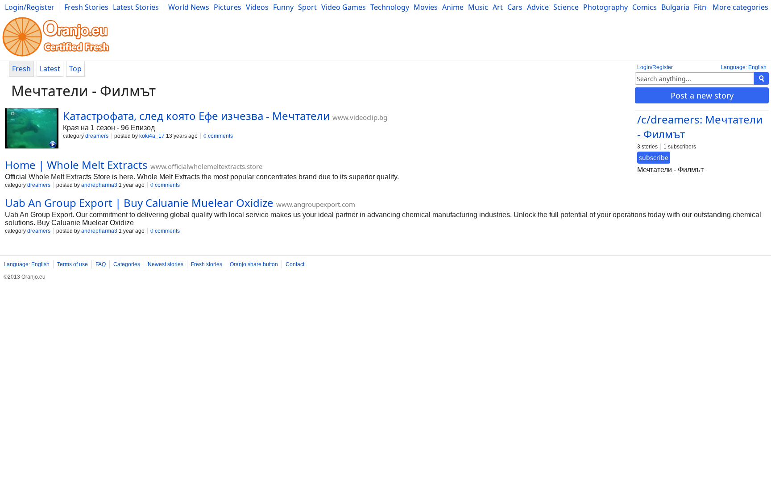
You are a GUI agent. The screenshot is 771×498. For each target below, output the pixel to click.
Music (478, 7)
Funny (283, 7)
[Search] (761, 78)
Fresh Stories (86, 7)
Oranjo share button (254, 264)
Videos (257, 7)
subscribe (653, 157)
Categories (126, 264)
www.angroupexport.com (315, 204)
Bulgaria (675, 7)
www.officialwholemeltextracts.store (206, 166)
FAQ (100, 264)
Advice (538, 7)
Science (566, 7)
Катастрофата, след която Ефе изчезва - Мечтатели (196, 115)
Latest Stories (136, 7)
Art (498, 7)
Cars (514, 7)
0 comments (218, 136)
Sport (307, 7)
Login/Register (29, 7)
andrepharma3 (99, 185)
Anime (453, 7)
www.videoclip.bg (359, 117)
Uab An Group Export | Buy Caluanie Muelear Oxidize (139, 202)
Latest (50, 69)
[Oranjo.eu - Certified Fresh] (55, 56)
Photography (605, 7)
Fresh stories (206, 264)
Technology (389, 7)
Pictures (227, 7)
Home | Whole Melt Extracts (76, 164)
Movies (426, 7)
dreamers (96, 136)
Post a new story (702, 95)
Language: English (744, 67)
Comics (644, 7)
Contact (295, 264)
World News (188, 7)
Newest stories (165, 264)
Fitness (705, 7)
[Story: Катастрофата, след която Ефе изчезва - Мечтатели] (31, 129)
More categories (740, 7)
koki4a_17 (152, 136)
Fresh (21, 69)
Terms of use (72, 264)
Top (75, 69)
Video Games (343, 7)
